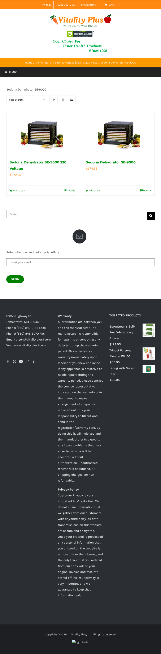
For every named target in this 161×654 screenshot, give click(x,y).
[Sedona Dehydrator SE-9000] (119, 134)
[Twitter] (14, 361)
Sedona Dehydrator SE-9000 (111, 162)
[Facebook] (8, 361)
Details (71, 190)
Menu (13, 71)
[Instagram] (27, 361)
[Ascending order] (53, 100)
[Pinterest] (34, 361)
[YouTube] (21, 361)
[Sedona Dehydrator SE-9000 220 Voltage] (42, 134)
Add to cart (19, 190)
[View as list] (71, 100)
